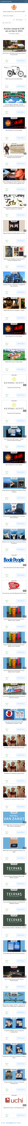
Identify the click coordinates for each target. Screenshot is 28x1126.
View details (20, 60)
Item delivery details (14, 33)
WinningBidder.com (11, 1123)
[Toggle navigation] (26, 1)
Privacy (19, 1123)
